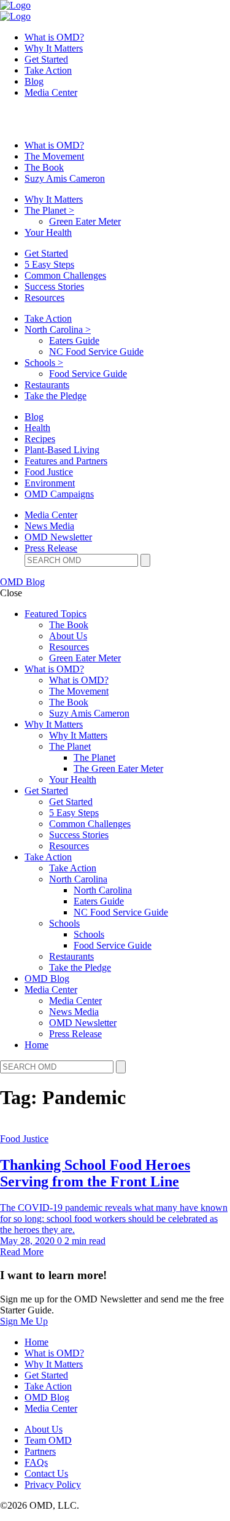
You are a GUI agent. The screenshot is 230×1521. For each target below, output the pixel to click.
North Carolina (58, 329)
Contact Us (46, 1473)
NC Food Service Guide (96, 351)
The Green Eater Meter (118, 768)
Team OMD (48, 1440)
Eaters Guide (74, 340)
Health (37, 427)
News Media (49, 526)
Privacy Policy (53, 1484)
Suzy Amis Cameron (65, 178)
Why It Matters (54, 48)
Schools (44, 362)
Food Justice (49, 472)
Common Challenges (65, 275)
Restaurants (47, 384)
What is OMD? (54, 37)
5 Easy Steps (49, 264)
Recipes (40, 439)
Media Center (51, 92)
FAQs (36, 1462)
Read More (22, 1252)
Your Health (48, 232)
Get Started (46, 59)
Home (36, 1045)
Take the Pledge (55, 396)
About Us (68, 636)
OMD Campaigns (59, 494)
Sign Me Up (24, 1321)
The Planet (49, 210)
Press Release (51, 548)
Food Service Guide (88, 373)
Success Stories (54, 286)
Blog (34, 81)
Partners (40, 1451)
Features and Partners (66, 461)
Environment (50, 483)
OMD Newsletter (58, 537)
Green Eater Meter (85, 221)
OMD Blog (22, 582)
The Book (44, 167)
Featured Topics (55, 614)
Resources (44, 297)
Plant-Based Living (62, 450)
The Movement (54, 156)
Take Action (48, 70)
